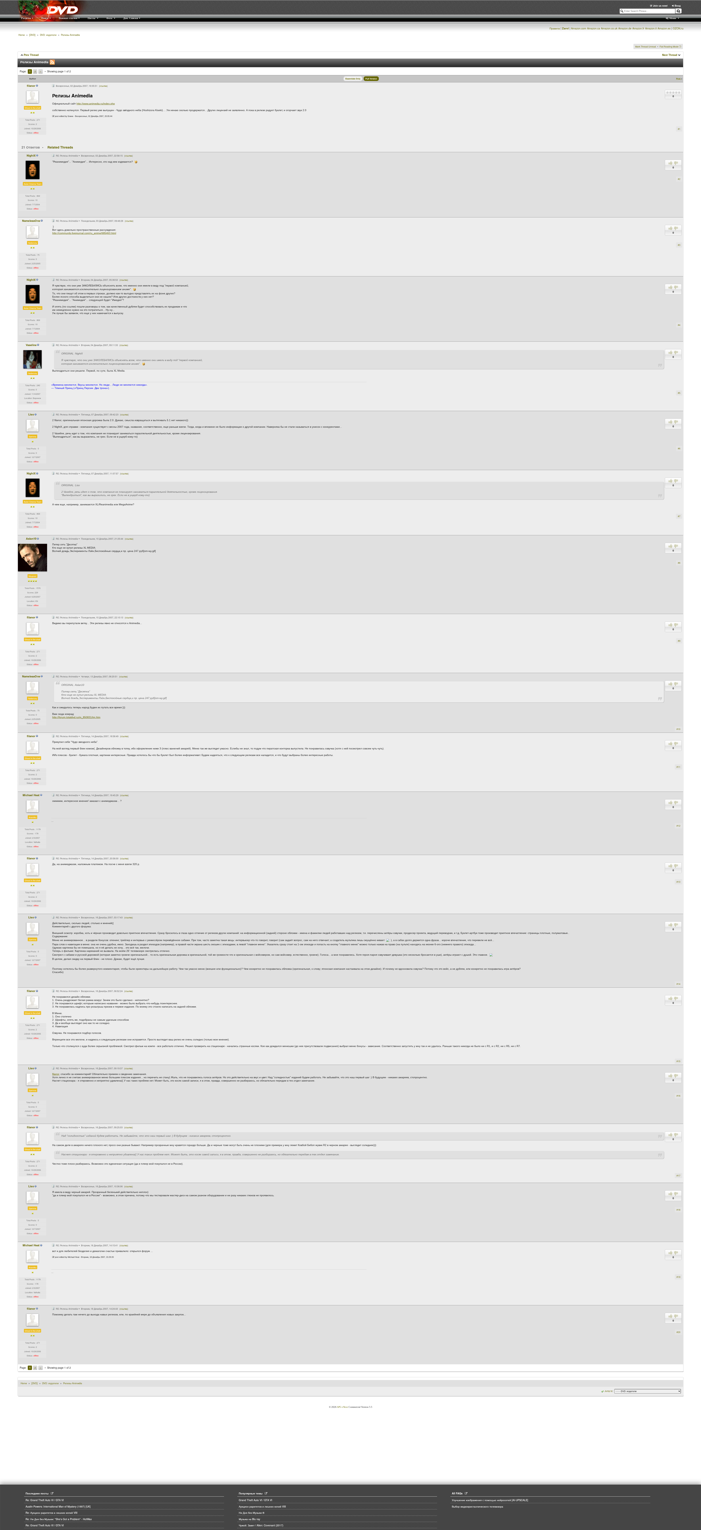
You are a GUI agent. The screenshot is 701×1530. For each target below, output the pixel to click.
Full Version (371, 78)
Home (21, 35)
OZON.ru (678, 28)
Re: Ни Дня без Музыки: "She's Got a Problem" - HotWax (59, 1519)
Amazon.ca (593, 28)
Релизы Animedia (70, 35)
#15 (678, 1061)
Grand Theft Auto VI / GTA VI (255, 1500)
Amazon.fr (638, 28)
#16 (678, 1095)
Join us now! (660, 5)
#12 (678, 825)
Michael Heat (31, 795)
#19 (678, 1276)
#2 (679, 178)
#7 (679, 516)
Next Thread (669, 55)
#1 (679, 128)
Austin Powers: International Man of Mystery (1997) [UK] (58, 1506)
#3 (679, 244)
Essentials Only (352, 78)
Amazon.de (624, 28)
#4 (679, 324)
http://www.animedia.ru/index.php (95, 103)
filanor (31, 86)
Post (678, 78)
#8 (679, 562)
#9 (679, 640)
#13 (678, 881)
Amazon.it (651, 28)
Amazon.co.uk (609, 28)
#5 (679, 392)
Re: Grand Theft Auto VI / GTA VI (45, 1500)
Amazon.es (664, 28)
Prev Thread (31, 55)
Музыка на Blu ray (249, 1519)
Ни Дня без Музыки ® (251, 1512)
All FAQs (458, 1493)
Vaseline (31, 345)
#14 (678, 983)
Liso (31, 414)
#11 (678, 766)
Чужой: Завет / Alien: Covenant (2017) (261, 1525)
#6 (679, 448)
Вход (677, 5)
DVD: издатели (48, 35)
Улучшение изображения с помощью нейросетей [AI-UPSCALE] (490, 1500)
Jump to (608, 1390)
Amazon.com (578, 28)
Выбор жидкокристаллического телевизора (477, 1506)
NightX (31, 155)
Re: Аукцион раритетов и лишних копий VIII (51, 1512)
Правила (554, 28)
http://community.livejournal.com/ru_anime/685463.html (84, 233)
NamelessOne (31, 221)
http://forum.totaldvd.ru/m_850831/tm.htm (76, 717)
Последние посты (38, 1493)
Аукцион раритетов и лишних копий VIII (262, 1506)
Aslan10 (31, 539)
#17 (678, 1175)
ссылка (103, 85)
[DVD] (32, 35)
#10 (678, 729)
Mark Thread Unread (645, 46)
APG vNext (342, 1407)
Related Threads (60, 147)
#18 (678, 1209)
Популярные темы (252, 1493)
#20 (678, 1332)
